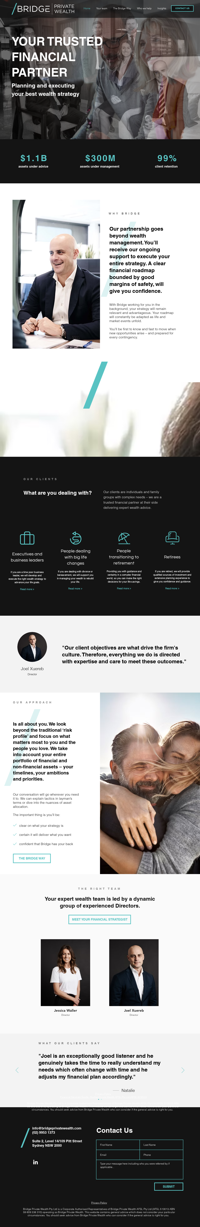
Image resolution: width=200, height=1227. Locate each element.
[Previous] (17, 1070)
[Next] (183, 1070)
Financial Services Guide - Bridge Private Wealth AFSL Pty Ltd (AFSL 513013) (103, 1097)
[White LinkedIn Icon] (35, 1162)
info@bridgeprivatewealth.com (56, 1128)
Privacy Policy (103, 1093)
